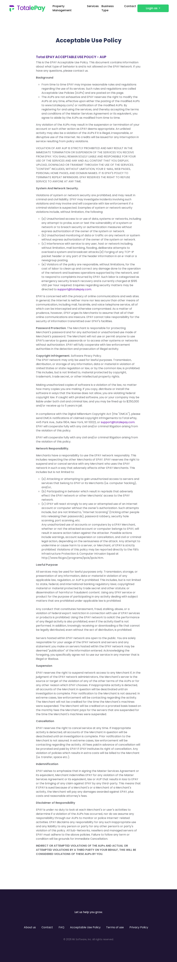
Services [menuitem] (93, 6)
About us (30, 927)
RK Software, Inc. (82, 939)
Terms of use (115, 927)
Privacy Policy (138, 927)
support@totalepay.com (74, 289)
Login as (152, 8)
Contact (47, 927)
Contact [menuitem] (130, 6)
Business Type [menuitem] (107, 8)
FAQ (61, 927)
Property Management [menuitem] (62, 8)
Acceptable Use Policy (85, 927)
